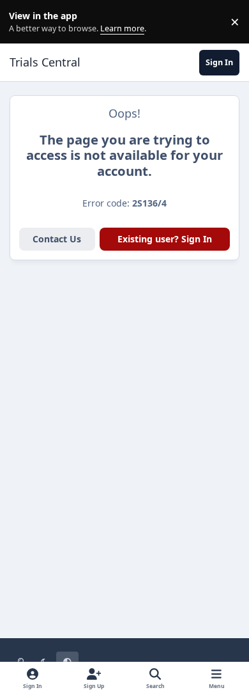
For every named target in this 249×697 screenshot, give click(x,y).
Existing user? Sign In (164, 239)
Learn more (24, 22)
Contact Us (57, 239)
